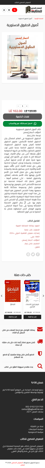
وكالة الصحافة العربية (25, 225)
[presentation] (1, 295)
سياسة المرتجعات (36, 429)
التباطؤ (12, 304)
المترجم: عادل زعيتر (32, 243)
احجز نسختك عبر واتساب (22, 123)
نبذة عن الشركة (36, 426)
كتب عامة (28, 229)
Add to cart (13, 317)
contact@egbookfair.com (32, 409)
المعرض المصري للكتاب (18, 464)
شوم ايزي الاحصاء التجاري (32, 305)
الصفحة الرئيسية (39, 18)
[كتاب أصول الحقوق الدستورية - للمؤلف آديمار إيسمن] (22, 57)
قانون (37, 247)
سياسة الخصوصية (35, 432)
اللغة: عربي (35, 236)
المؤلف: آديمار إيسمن (31, 240)
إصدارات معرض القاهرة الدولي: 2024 (24, 233)
